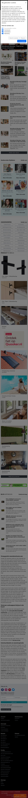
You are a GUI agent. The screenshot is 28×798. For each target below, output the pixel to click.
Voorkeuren (7, 30)
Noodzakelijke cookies (10, 28)
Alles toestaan (21, 41)
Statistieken (7, 31)
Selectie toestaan (13, 38)
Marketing (7, 33)
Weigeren (23, 38)
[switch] (3, 30)
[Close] (26, 3)
